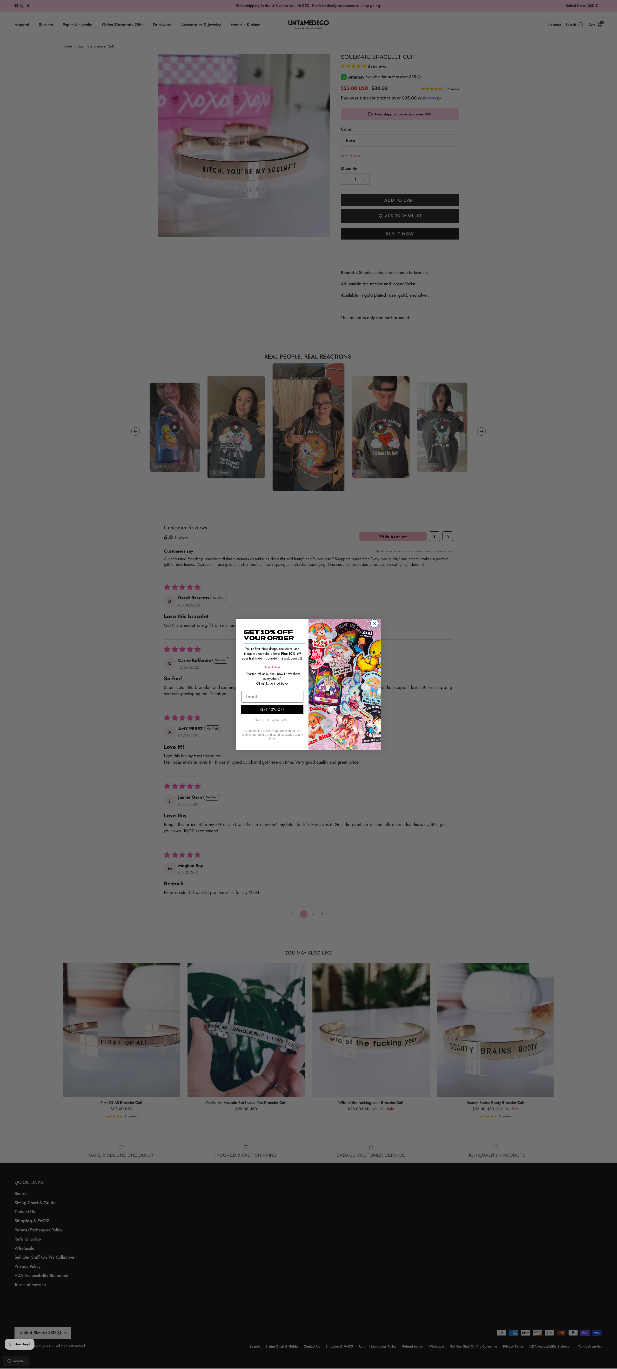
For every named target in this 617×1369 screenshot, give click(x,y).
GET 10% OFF (272, 709)
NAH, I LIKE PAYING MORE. (272, 720)
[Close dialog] (374, 623)
